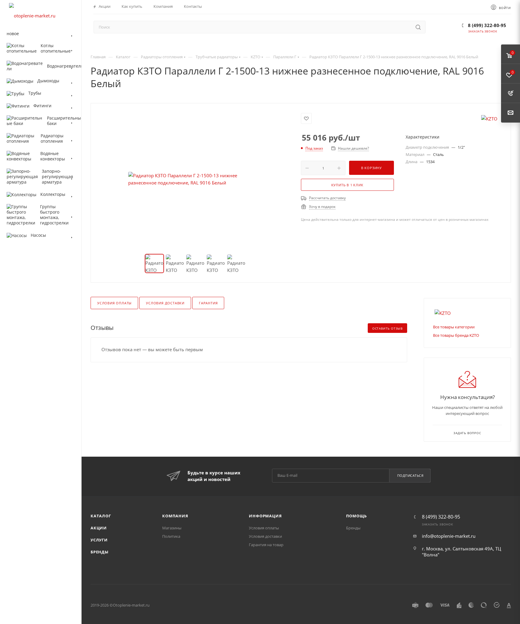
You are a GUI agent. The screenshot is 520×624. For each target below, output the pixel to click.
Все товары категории (454, 327)
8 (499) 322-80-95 (486, 25)
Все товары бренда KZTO (456, 335)
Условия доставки (165, 303)
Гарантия (208, 303)
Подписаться (410, 475)
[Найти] (418, 27)
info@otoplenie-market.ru (448, 536)
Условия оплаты (114, 303)
